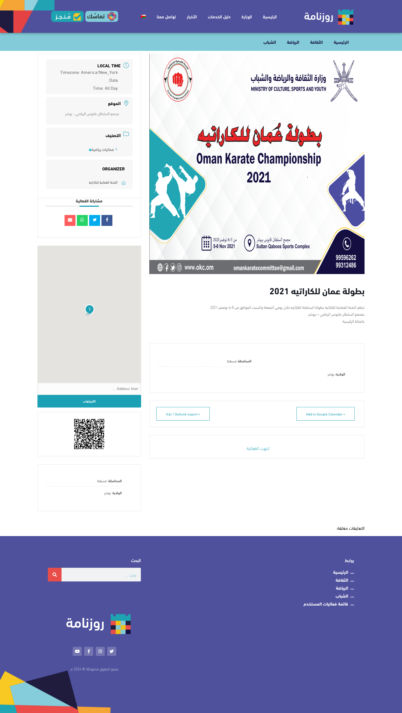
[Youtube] (77, 651)
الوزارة (246, 16)
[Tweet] (94, 220)
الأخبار (192, 16)
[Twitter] (111, 651)
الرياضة (293, 42)
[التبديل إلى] (143, 16)
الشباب (269, 42)
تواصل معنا (166, 16)
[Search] (55, 574)
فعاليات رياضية (102, 149)
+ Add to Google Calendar (325, 414)
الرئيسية (270, 16)
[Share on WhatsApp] (82, 220)
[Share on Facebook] (106, 220)
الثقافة (316, 42)
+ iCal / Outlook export (183, 414)
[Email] (70, 220)
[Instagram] (100, 651)
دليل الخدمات (219, 16)
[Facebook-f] (88, 651)
